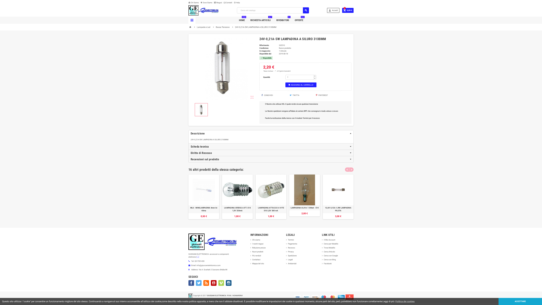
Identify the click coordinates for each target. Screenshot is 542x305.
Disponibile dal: (265, 54)
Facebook (191, 283)
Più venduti (256, 256)
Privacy (291, 252)
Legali (290, 260)
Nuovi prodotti (257, 252)
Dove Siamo (206, 3)
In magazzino (264, 51)
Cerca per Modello (331, 244)
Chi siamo (256, 240)
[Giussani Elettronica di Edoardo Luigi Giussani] (203, 10)
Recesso (291, 248)
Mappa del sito (258, 263)
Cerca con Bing (330, 260)
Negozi (219, 3)
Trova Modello (329, 248)
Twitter (199, 283)
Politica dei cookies (405, 301)
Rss (206, 283)
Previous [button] (347, 169)
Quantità (266, 77)
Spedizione (292, 256)
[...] (197, 257)
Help (237, 3)
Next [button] (351, 169)
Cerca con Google (331, 256)
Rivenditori (283, 19)
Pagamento (292, 244)
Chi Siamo (193, 3)
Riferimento (264, 45)
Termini (291, 240)
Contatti (229, 3)
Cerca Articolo (329, 252)
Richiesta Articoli (261, 19)
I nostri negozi (257, 244)
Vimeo (221, 283)
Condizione (263, 48)
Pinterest (323, 95)
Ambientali (292, 263)
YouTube (214, 283)
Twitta (295, 95)
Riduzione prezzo (259, 248)
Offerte (299, 19)
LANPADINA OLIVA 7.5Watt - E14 (305, 208)
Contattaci (256, 260)
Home (242, 19)
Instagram (228, 283)
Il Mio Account (329, 240)
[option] (204, 197)
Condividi (268, 95)
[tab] (271, 133)
